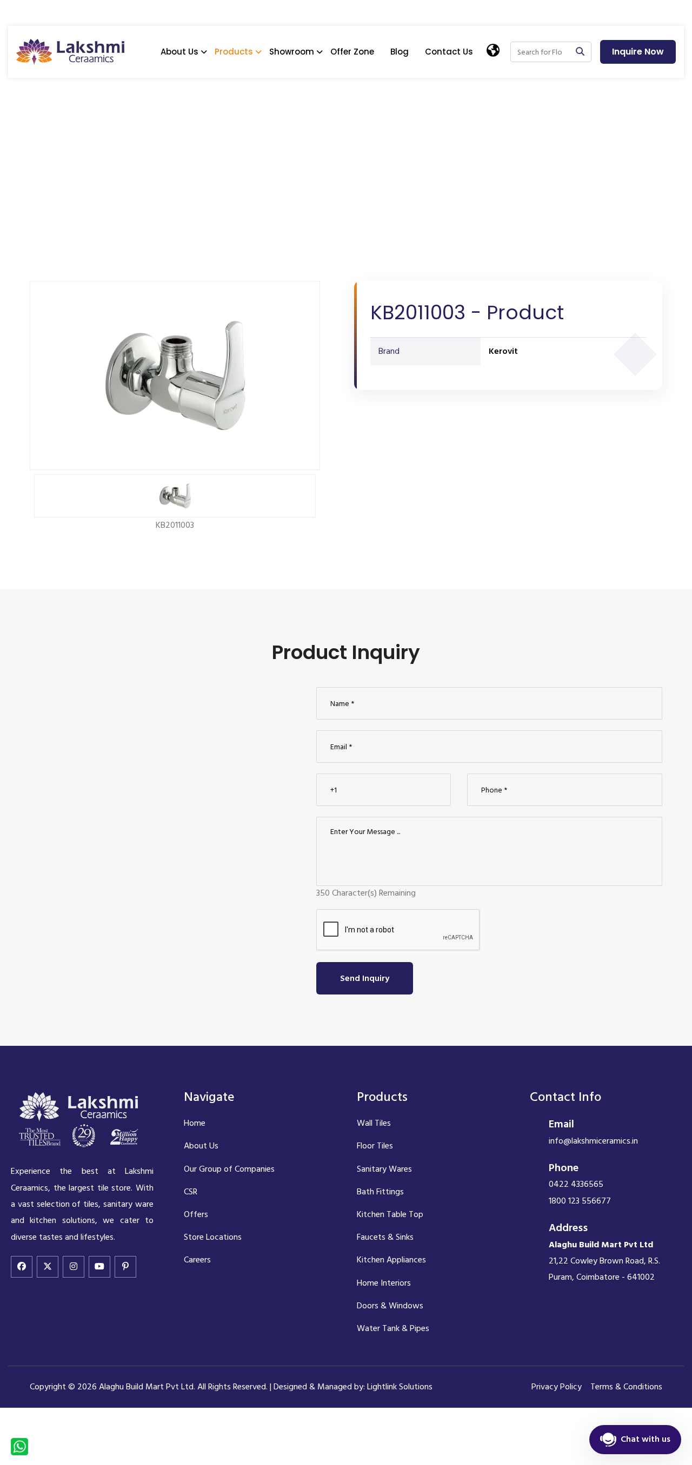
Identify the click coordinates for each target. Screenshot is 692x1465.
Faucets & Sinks (385, 1237)
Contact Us (449, 51)
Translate (526, 103)
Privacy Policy (556, 1387)
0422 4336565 (576, 1184)
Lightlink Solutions (399, 1387)
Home (42, 146)
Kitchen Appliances (391, 1260)
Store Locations (213, 1237)
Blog (399, 51)
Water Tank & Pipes (393, 1328)
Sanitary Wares (384, 1169)
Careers (197, 1260)
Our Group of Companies (229, 1169)
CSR (190, 1192)
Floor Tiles (375, 1146)
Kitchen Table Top (390, 1214)
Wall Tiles (374, 1123)
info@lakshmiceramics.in (593, 1141)
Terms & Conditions (626, 1387)
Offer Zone (352, 51)
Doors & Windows (390, 1306)
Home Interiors (384, 1283)
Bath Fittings (380, 1192)
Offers (196, 1214)
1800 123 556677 (580, 1201)
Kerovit (503, 351)
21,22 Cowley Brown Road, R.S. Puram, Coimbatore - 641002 (604, 1261)
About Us (179, 51)
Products (234, 51)
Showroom (291, 51)
